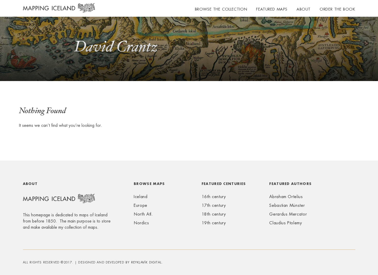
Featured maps (271, 9)
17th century (214, 205)
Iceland (140, 196)
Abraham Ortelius (286, 196)
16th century (214, 196)
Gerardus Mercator (288, 214)
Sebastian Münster (287, 205)
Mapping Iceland (59, 11)
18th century (214, 214)
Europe (140, 205)
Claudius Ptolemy (285, 223)
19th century (214, 223)
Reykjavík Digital (146, 262)
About (303, 9)
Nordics (141, 223)
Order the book (337, 9)
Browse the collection (221, 9)
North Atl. (143, 214)
